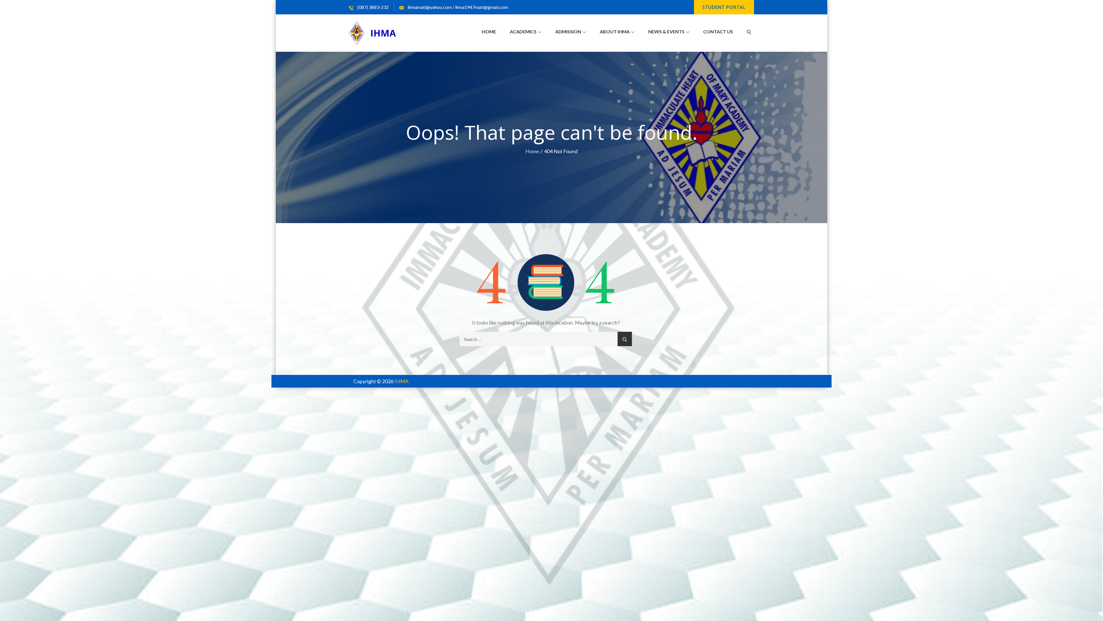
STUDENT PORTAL (724, 7)
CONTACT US (718, 31)
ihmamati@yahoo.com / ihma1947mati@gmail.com (457, 7)
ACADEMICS (523, 31)
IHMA (383, 33)
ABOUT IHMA (615, 31)
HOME (489, 31)
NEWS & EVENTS (666, 31)
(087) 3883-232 (372, 7)
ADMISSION (568, 31)
